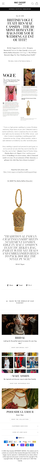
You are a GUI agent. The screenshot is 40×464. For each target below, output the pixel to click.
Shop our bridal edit (20, 347)
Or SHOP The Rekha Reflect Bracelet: (20, 181)
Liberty (19, 151)
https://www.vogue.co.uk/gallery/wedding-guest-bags (20, 172)
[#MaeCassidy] (20, 363)
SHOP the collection (20, 419)
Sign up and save (20, 432)
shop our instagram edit (20, 383)
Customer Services (20, 426)
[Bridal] (20, 324)
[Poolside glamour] (20, 398)
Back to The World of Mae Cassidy (21, 302)
